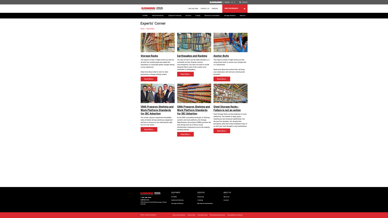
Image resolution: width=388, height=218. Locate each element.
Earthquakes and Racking (192, 55)
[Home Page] (152, 8)
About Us (243, 15)
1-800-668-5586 (145, 197)
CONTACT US (205, 8)
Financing (200, 197)
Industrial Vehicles (158, 15)
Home (142, 28)
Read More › (149, 79)
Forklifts (145, 15)
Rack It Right (150, 28)
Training (197, 15)
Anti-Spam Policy (203, 215)
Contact (226, 200)
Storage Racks (149, 55)
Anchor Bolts (221, 55)
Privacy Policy (191, 215)
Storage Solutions (230, 15)
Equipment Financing (174, 15)
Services (188, 15)
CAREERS (215, 8)
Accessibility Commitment (235, 215)
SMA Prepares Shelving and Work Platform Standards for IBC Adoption (157, 110)
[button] (241, 2)
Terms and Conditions (178, 215)
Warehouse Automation (212, 15)
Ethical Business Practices (217, 215)
